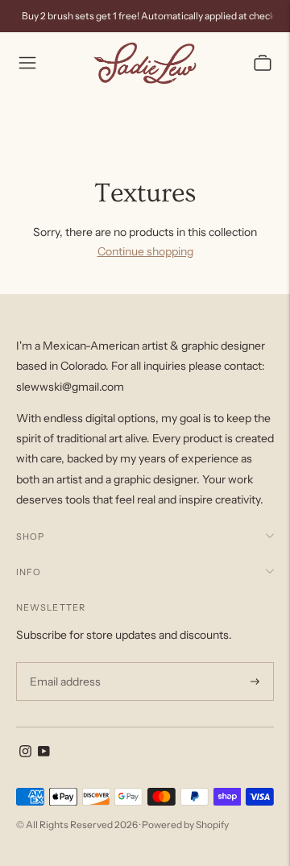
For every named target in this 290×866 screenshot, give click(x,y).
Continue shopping (145, 251)
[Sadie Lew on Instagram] (25, 753)
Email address (63, 663)
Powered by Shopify (185, 824)
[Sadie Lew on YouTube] (44, 753)
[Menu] (27, 63)
